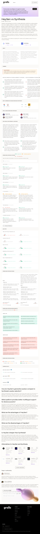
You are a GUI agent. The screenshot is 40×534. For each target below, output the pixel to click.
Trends (28, 513)
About (14, 2)
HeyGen (7, 43)
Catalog (28, 511)
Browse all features (8, 225)
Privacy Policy (20, 531)
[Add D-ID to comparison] (37, 448)
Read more (8, 454)
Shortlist (35, 2)
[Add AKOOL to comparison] (24, 448)
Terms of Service (25, 531)
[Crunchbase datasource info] (8, 382)
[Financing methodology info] (7, 382)
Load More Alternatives (20, 467)
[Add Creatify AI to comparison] (37, 458)
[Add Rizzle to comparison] (24, 458)
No (20, 493)
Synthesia (26, 43)
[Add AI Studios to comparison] (11, 458)
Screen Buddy (17, 508)
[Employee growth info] (10, 369)
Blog (15, 519)
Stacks (16, 513)
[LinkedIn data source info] (11, 369)
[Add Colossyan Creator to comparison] (11, 448)
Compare (16, 511)
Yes (18, 493)
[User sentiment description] (8, 302)
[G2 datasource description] (13, 361)
